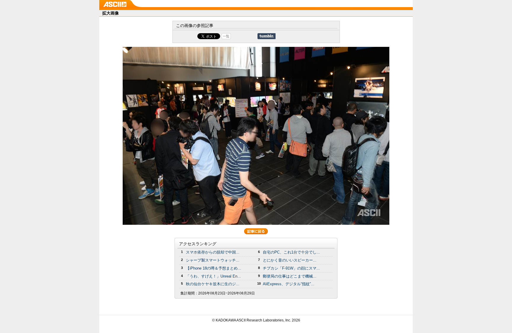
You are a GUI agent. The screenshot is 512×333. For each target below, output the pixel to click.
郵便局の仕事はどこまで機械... (289, 276)
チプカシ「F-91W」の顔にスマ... (291, 268)
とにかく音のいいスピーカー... (289, 260)
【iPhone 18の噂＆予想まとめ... (213, 268)
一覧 (226, 36)
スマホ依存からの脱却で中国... (212, 252)
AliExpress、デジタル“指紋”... (288, 284)
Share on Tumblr (266, 36)
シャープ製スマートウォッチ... (212, 260)
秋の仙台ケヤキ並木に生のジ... (212, 284)
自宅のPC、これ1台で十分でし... (291, 252)
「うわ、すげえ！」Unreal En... (213, 276)
